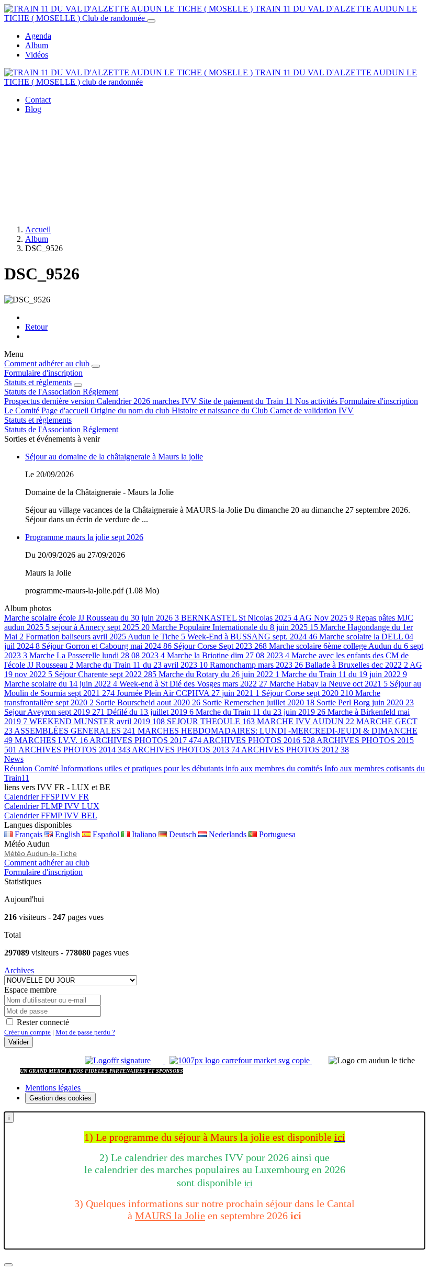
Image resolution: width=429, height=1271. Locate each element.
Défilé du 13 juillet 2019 (150, 711)
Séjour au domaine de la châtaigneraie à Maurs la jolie (114, 456)
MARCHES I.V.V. (51, 740)
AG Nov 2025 (326, 617)
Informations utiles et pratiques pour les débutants (143, 768)
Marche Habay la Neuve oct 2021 (328, 683)
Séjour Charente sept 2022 (105, 674)
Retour (36, 326)
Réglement (100, 391)
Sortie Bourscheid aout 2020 (148, 702)
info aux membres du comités (274, 768)
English (67, 834)
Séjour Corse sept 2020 (307, 693)
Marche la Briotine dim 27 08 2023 (228, 655)
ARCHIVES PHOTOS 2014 (74, 749)
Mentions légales (53, 1087)
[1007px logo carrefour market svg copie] (241, 1060)
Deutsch (182, 834)
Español (106, 834)
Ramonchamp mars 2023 (256, 664)
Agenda (38, 35)
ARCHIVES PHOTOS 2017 (145, 740)
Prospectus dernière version (50, 401)
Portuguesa (276, 834)
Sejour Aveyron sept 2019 (54, 711)
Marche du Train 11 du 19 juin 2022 (344, 674)
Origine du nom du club (131, 410)
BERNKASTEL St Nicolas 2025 (239, 617)
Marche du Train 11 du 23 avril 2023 (142, 664)
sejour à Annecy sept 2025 (101, 627)
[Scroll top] (8, 1264)
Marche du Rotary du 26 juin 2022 (219, 674)
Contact (38, 99)
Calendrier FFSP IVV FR (46, 796)
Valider (18, 1042)
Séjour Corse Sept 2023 (220, 646)
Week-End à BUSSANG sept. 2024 (252, 636)
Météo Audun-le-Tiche (40, 853)
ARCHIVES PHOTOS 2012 (295, 749)
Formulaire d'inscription (43, 372)
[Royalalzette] (164, 1060)
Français (28, 834)
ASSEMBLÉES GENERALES (75, 730)
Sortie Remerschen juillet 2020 (258, 702)
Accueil (38, 229)
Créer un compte (27, 1032)
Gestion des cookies (60, 1098)
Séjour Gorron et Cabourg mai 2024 (107, 646)
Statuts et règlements (38, 382)
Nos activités (317, 401)
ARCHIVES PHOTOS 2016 (259, 740)
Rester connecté (43, 1022)
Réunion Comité (32, 768)
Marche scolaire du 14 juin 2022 (60, 683)
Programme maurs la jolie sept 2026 (84, 537)
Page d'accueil (66, 410)
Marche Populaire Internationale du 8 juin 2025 (235, 627)
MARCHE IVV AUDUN (305, 721)
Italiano (144, 834)
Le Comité (22, 410)
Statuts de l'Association (43, 391)
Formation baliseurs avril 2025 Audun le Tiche (105, 636)
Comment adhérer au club (46, 363)
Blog (33, 109)
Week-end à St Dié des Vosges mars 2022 (193, 683)
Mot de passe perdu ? (85, 1032)
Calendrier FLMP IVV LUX (51, 806)
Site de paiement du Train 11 (247, 401)
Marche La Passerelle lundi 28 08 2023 (97, 655)
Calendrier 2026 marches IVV (148, 401)
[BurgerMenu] (151, 21)
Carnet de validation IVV (312, 410)
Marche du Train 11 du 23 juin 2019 (260, 711)
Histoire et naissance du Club (221, 410)
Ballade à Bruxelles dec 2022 (356, 664)
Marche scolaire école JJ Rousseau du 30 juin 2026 (91, 617)
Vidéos (36, 54)
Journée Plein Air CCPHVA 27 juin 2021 (188, 693)
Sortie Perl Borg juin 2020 (365, 702)
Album (36, 45)
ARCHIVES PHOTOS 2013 (186, 749)
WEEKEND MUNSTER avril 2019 (97, 721)
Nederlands (228, 834)
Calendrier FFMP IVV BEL (50, 815)
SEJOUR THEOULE (211, 721)
